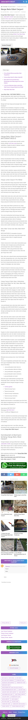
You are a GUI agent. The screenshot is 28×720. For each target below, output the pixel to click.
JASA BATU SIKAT (8, 2)
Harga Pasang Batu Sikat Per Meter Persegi (12, 687)
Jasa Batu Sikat (15, 665)
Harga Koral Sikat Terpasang (18, 534)
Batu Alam (4, 678)
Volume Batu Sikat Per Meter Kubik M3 (13, 77)
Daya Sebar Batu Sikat (9, 89)
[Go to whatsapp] (3, 715)
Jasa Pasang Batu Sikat (7, 694)
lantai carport (8, 18)
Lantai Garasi (14, 699)
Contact (15, 712)
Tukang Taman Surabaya (7, 633)
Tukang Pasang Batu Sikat (18, 706)
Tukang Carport (6, 706)
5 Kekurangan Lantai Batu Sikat (20, 495)
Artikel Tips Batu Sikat (19, 34)
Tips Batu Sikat (15, 701)
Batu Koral (11, 678)
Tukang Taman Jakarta (6, 637)
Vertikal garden (8, 386)
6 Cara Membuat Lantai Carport (6, 515)
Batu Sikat (18, 678)
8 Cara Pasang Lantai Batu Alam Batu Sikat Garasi (7, 553)
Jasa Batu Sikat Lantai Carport (9, 692)
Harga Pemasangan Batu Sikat (9, 689)
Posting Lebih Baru (6, 622)
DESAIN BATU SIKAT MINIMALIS (8, 682)
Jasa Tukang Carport (20, 694)
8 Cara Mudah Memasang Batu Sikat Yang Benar (12, 74)
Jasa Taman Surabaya (6, 631)
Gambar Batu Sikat (21, 682)
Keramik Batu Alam (15, 696)
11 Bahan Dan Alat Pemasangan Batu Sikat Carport (7, 535)
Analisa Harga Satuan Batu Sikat (19, 515)
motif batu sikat (12, 143)
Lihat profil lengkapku (14, 668)
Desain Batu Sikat (20, 680)
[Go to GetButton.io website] (3, 718)
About (10, 712)
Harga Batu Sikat (6, 685)
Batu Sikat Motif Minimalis (8, 680)
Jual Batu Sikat (5, 696)
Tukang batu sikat (6, 703)
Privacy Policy (21, 712)
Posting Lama (23, 622)
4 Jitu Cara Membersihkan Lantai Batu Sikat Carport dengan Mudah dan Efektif (13, 86)
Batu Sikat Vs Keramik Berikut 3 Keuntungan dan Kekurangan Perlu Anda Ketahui (14, 81)
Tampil (8, 45)
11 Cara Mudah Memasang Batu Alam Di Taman (20, 554)
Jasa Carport (22, 692)
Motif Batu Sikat (5, 701)
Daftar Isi (5, 712)
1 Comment (23, 11)
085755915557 (10, 410)
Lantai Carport (5, 699)
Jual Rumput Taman (6, 635)
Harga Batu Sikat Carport (7, 495)
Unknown (7, 566)
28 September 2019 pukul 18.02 (17, 566)
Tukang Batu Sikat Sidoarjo (19, 703)
